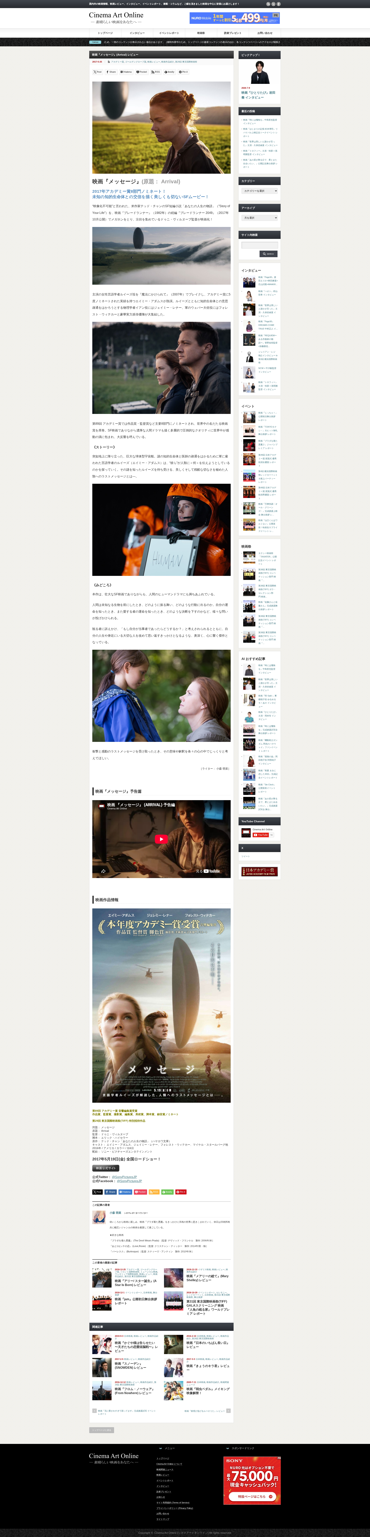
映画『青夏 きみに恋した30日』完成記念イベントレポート (268, 774)
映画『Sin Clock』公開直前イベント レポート (267, 788)
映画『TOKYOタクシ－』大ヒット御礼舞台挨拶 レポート (268, 430)
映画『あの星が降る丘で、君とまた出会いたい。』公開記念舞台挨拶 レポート (260, 163)
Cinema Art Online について (169, 1464)
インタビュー (137, 33)
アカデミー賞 (117, 62)
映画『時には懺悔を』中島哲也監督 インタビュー (266, 669)
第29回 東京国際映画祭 (186, 62)
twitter (273, 4)
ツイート (245, 856)
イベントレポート (169, 33)
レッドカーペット (195, 1295)
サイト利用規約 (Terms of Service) (172, 1502)
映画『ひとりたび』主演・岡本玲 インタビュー (268, 715)
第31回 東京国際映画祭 (135, 1276)
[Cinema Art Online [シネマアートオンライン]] (116, 22)
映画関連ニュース (164, 1469)
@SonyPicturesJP (124, 1177)
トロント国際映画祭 (129, 1272)
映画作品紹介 (167, 62)
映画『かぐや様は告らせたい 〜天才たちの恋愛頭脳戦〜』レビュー (136, 1347)
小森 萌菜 (115, 1212)
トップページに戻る (101, 1430)
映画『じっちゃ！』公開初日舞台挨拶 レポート (268, 416)
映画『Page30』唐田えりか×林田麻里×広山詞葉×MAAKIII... (268, 280)
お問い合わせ (264, 33)
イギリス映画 (204, 1269)
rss (268, 4)
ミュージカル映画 (148, 1272)
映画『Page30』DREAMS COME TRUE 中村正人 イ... (268, 325)
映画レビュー (153, 62)
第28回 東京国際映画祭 (203, 1338)
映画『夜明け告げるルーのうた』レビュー (205, 1411)
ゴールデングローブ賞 (135, 62)
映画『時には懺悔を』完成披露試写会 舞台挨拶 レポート (268, 729)
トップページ (105, 33)
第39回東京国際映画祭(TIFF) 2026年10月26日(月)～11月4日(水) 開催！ (237, 42)
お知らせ (160, 1497)
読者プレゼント (233, 33)
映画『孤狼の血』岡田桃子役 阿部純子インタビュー (268, 760)
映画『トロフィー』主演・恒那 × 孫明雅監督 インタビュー (268, 385)
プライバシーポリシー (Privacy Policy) (174, 1508)
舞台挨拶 (198, 1297)
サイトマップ (162, 1519)
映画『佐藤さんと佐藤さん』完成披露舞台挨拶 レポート (268, 605)
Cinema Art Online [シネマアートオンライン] (181, 1532)
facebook (279, 4)
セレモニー (221, 1292)
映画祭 (201, 33)
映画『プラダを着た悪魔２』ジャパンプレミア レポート (268, 444)
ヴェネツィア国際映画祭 (126, 1274)
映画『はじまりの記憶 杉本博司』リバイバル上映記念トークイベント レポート (260, 132)
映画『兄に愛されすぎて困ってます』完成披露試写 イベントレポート (127, 1412)
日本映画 (147, 1292)
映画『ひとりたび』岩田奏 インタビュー (258, 95)
